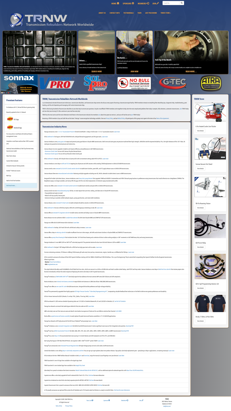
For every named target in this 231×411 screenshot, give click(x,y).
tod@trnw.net (167, 405)
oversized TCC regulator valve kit (61, 211)
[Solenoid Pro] (57, 83)
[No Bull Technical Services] (96, 83)
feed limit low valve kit (165, 268)
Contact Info (115, 13)
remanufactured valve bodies (65, 172)
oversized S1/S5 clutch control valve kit (67, 184)
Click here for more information (122, 389)
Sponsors (127, 3)
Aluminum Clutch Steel (51, 150)
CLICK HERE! (119, 310)
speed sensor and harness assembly (61, 315)
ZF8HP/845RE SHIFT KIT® (62, 275)
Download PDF (130, 325)
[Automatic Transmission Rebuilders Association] (173, 83)
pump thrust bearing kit (58, 236)
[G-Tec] (134, 83)
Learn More (76, 221)
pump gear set (61, 140)
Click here (90, 374)
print (80, 354)
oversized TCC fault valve (62, 202)
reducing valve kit (61, 231)
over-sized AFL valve (61, 285)
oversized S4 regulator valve (65, 325)
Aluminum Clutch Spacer (51, 152)
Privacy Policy (109, 117)
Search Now (96, 71)
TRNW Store (165, 13)
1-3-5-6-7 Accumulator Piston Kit (66, 130)
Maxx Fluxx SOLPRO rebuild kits (135, 369)
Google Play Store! (80, 364)
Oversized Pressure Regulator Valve (70, 344)
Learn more (117, 130)
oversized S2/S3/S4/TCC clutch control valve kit (68, 167)
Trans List (89, 399)
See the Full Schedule (120, 300)
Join (154, 3)
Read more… (191, 71)
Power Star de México (55, 261)
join (132, 113)
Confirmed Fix (50, 135)
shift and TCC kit (66, 162)
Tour (139, 13)
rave (99, 113)
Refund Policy (121, 117)
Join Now (134, 71)
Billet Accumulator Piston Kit (62, 330)
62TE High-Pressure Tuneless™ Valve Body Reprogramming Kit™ (90, 290)
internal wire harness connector (65, 280)
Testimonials (128, 13)
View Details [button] (200, 129)
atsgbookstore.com (53, 263)
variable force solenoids (72, 216)
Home (114, 3)
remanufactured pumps (63, 189)
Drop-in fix (57, 334)
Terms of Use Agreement (162, 117)
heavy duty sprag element (86, 177)
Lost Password (151, 13)
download (86, 354)
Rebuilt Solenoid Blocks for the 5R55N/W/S (87, 369)
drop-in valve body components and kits (72, 349)
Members (142, 3)
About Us (102, 13)
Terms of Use (59, 405)
